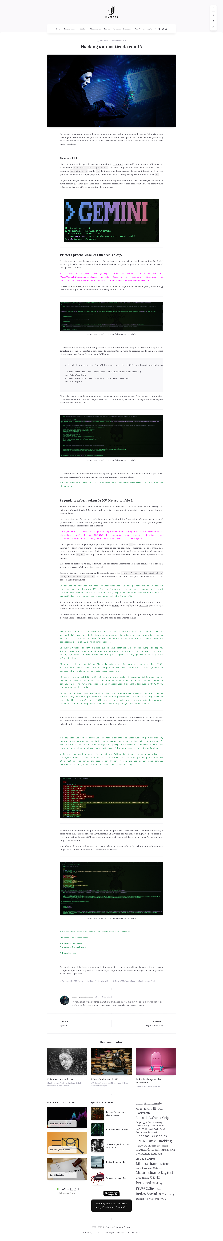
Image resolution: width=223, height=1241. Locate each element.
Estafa (163, 1129)
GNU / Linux (78, 981)
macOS (139, 1167)
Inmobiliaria (168, 1149)
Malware (148, 1168)
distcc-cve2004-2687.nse (143, 720)
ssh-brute (128, 837)
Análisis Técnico (144, 1108)
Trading (171, 1194)
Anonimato (153, 1103)
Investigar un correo (61, 1149)
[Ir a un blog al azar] (78, 1189)
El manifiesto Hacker (117, 1129)
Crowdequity (157, 1122)
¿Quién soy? (87, 1232)
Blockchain (143, 1113)
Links (99, 1232)
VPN (151, 1198)
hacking (121, 134)
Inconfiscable (57, 1175)
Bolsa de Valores (148, 1117)
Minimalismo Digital (73, 1083)
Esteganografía (143, 1132)
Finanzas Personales (151, 1136)
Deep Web (153, 1129)
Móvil (138, 1178)
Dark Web (142, 1128)
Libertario (128, 29)
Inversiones (69, 29)
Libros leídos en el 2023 (104, 1079)
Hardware (141, 1145)
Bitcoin (159, 1108)
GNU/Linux (125, 981)
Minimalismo (95, 29)
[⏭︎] (75, 1189)
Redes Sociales (63, 1085)
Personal (117, 29)
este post (143, 605)
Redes (159, 1189)
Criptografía (143, 1122)
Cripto (167, 1117)
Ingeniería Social (148, 1150)
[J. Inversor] (64, 1000)
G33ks (82, 29)
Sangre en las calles (116, 1178)
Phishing (157, 1183)
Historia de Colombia (158, 1145)
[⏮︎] (71, 1189)
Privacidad (52, 1085)
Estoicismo (155, 1132)
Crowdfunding (142, 1125)
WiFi (157, 1199)
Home (58, 29)
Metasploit (130, 833)
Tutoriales (142, 1198)
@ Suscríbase (134, 1232)
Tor (164, 1194)
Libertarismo (116, 1083)
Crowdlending (157, 1125)
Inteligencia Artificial (102, 981)
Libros (107, 29)
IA (145, 134)
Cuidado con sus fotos (60, 1079)
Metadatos (158, 1168)
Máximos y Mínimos (60, 1123)
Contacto (121, 1232)
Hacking (134, 981)
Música (145, 1178)
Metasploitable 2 (78, 510)
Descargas (148, 29)
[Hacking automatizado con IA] (111, 91)
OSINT (155, 1177)
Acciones (139, 1104)
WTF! (137, 29)
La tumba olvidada (115, 1162)
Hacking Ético (89, 981)
